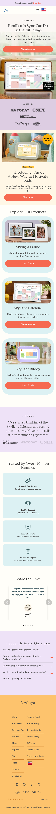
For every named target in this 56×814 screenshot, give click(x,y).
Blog (14, 756)
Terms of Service (34, 730)
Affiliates (31, 743)
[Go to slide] (23, 625)
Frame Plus (17, 723)
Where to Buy (33, 750)
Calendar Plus (18, 730)
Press (14, 763)
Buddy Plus (17, 736)
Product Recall (33, 717)
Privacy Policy (33, 736)
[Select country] (44, 9)
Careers (15, 769)
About (15, 743)
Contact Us (17, 776)
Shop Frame (28, 263)
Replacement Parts (35, 756)
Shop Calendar (28, 49)
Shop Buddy (28, 385)
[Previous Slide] (7, 602)
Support (16, 750)
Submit (44, 799)
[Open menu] (51, 10)
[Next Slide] (49, 602)
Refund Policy (33, 723)
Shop (14, 717)
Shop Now (28, 197)
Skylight (28, 703)
